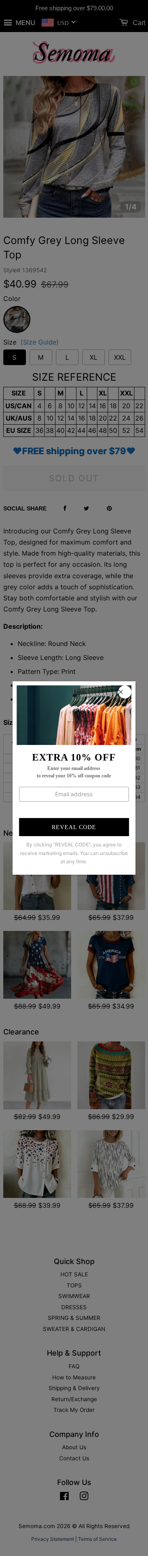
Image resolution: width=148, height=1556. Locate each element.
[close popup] (124, 692)
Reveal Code (74, 827)
